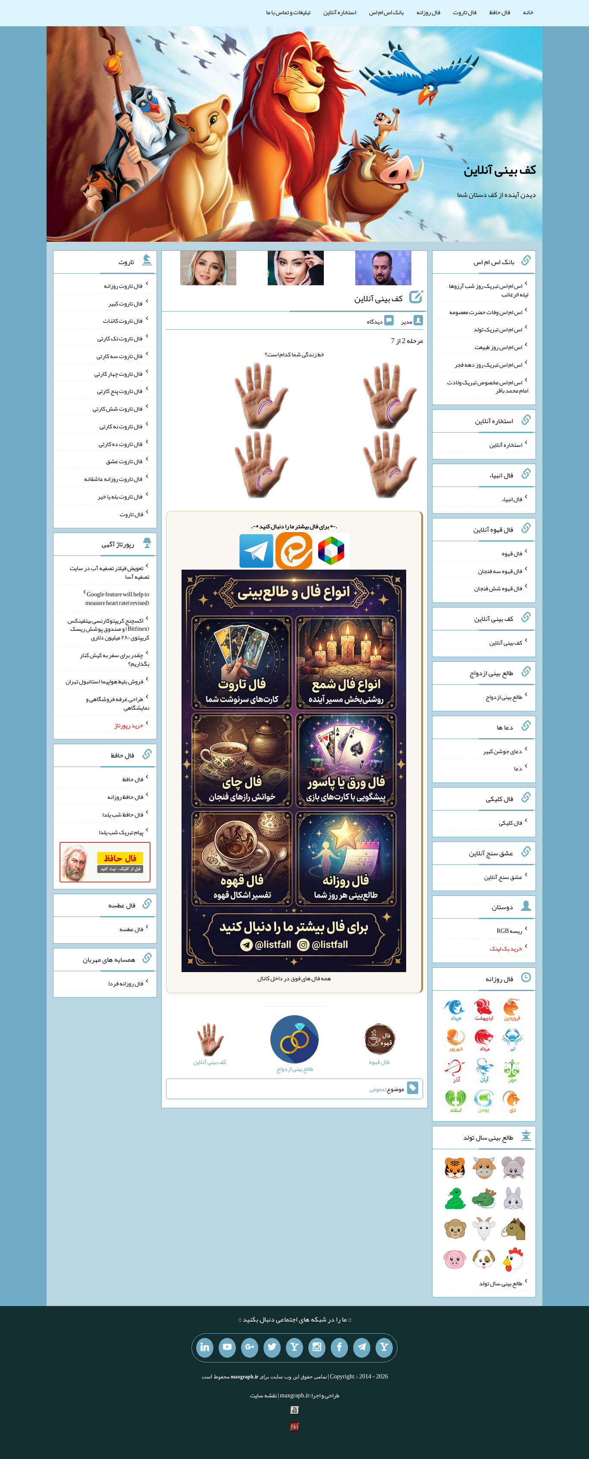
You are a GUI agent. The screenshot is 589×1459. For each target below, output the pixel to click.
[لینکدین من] (204, 1348)
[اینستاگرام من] (317, 1348)
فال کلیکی (510, 823)
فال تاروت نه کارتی (121, 426)
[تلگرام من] (361, 1348)
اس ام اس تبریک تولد (497, 329)
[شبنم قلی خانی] (208, 270)
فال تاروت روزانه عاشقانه (113, 479)
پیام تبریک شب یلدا (121, 832)
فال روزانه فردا (125, 983)
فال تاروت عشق (124, 461)
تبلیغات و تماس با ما (288, 12)
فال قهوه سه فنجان (500, 570)
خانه (528, 12)
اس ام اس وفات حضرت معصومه (485, 312)
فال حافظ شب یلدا (122, 814)
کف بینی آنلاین (500, 169)
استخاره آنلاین (339, 12)
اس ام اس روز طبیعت (498, 347)
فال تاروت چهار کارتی (118, 373)
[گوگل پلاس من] (249, 1348)
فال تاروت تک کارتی (120, 338)
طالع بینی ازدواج (504, 697)
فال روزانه (428, 12)
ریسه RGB (509, 931)
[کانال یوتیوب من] (227, 1348)
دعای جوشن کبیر (502, 751)
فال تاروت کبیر (125, 303)
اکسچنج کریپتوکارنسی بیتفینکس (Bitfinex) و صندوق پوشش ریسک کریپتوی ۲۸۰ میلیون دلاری (108, 628)
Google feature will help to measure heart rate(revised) (117, 598)
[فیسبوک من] (339, 1348)
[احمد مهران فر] (383, 270)
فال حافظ (499, 12)
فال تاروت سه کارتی (120, 356)
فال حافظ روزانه (125, 797)
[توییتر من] (272, 1348)
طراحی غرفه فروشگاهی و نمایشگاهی (117, 703)
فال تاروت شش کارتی (118, 408)
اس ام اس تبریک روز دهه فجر (488, 365)
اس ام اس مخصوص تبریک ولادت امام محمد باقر (487, 386)
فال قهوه (512, 553)
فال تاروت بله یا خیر (120, 496)
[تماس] (294, 1348)
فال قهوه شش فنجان (498, 588)
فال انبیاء (511, 499)
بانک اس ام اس (386, 12)
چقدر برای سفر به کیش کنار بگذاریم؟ (114, 659)
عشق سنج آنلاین (503, 876)
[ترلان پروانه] (296, 270)
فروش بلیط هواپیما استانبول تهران (104, 681)
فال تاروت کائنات (123, 321)
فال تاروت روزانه (123, 286)
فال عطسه (131, 929)
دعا (518, 768)
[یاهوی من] (384, 1348)
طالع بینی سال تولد (500, 1283)
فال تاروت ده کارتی (121, 443)
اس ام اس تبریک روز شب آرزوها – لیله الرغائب (487, 290)
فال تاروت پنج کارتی (120, 391)
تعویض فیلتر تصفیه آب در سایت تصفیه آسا (109, 572)
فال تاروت (464, 12)
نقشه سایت (263, 1395)
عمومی (377, 1089)
